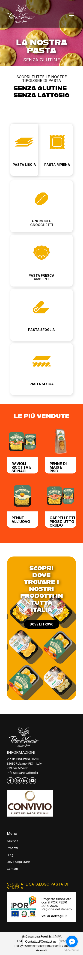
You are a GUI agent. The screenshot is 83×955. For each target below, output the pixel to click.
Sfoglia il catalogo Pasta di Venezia (37, 886)
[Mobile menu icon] (71, 14)
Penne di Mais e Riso (58, 467)
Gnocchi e (41, 221)
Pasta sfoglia (41, 330)
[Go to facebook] (72, 941)
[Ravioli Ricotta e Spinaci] (22, 441)
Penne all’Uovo (21, 520)
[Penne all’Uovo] (22, 495)
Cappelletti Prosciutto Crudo (62, 522)
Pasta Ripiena (57, 164)
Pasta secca (42, 384)
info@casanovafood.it (22, 773)
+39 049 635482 (17, 768)
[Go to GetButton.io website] (72, 950)
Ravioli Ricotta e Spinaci (22, 467)
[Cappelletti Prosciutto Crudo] (60, 495)
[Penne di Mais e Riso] (60, 441)
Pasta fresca (41, 275)
